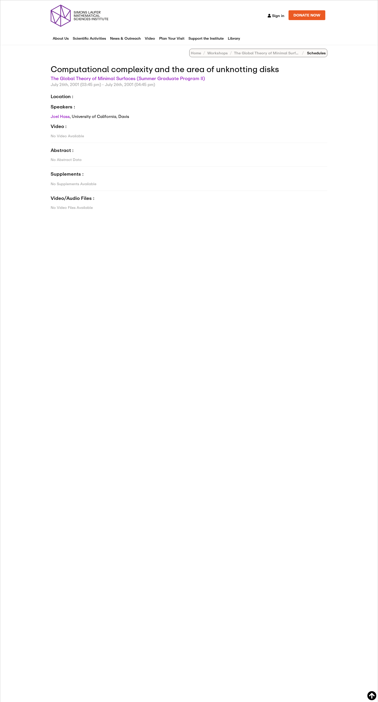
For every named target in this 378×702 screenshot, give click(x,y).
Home (196, 53)
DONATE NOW (306, 15)
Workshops (217, 53)
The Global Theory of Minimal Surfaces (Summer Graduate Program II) (297, 53)
